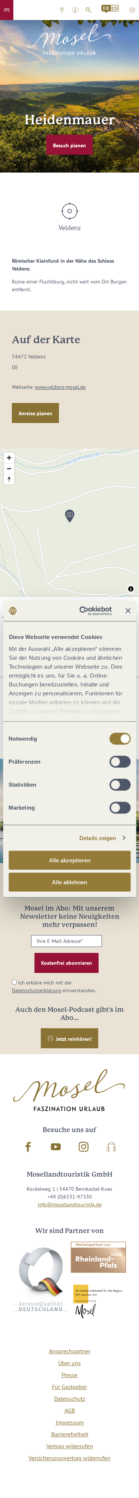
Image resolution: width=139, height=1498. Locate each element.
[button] (6, 10)
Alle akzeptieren (69, 860)
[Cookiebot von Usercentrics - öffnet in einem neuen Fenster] (83, 611)
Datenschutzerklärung (37, 990)
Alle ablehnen (69, 882)
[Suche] (88, 10)
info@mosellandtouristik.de (70, 1204)
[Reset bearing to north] (9, 479)
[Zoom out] (9, 468)
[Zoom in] (9, 457)
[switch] (119, 762)
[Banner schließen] (127, 610)
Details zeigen (97, 838)
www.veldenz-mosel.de (60, 387)
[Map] (69, 523)
